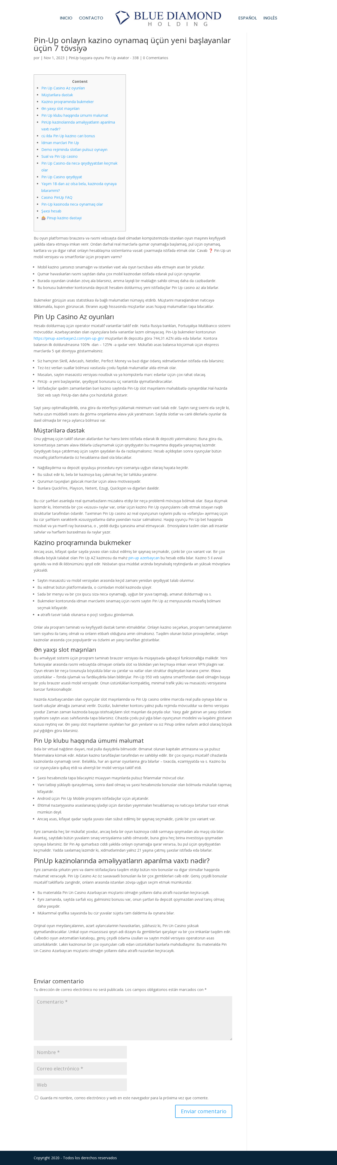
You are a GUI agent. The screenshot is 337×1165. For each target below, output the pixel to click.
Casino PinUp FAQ (56, 197)
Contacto (91, 18)
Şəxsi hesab (51, 210)
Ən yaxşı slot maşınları (60, 108)
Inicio (66, 18)
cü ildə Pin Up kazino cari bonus (68, 135)
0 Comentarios (155, 57)
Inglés (270, 18)
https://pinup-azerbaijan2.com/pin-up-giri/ (69, 338)
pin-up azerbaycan (144, 557)
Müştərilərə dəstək (57, 94)
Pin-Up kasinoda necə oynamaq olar (72, 204)
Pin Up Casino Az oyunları (63, 87)
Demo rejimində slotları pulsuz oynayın (74, 149)
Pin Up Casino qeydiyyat (61, 176)
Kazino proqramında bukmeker (67, 101)
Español (247, 18)
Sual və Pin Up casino (59, 156)
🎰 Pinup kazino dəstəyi (61, 217)
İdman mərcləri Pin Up (60, 142)
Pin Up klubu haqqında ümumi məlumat (74, 115)
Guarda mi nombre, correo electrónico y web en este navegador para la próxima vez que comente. (124, 1097)
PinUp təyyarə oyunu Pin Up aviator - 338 (104, 57)
